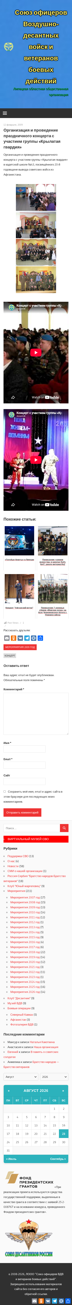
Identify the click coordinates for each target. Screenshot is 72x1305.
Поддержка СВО (18, 856)
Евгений (13, 1052)
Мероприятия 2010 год (25, 912)
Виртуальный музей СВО (28, 839)
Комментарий (14, 689)
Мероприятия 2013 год (25, 927)
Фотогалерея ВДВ (21, 1024)
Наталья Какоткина (42, 1042)
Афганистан (18, 1019)
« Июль (11, 1159)
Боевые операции (19, 1008)
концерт (10, 655)
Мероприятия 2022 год (25, 972)
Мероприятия (16, 891)
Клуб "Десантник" (19, 998)
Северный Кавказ (21, 1014)
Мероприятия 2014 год (25, 932)
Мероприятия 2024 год (25, 982)
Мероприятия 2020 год (25, 962)
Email (8, 759)
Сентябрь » (58, 1159)
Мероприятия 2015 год (25, 937)
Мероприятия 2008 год (25, 902)
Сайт (7, 775)
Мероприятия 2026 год (25, 992)
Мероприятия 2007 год (25, 897)
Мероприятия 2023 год (25, 977)
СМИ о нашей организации (25, 871)
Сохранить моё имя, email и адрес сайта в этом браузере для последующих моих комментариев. (33, 796)
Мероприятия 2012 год (25, 922)
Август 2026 (36, 1090)
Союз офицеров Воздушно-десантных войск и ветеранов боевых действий (41, 46)
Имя (7, 743)
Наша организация (46, 1047)
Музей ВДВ (15, 1003)
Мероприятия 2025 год (25, 987)
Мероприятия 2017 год (25, 947)
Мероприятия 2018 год (25, 952)
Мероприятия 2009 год (20, 647)
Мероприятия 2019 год (25, 957)
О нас (11, 861)
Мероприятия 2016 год (25, 942)
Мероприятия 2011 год (25, 917)
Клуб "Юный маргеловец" (24, 886)
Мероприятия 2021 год (25, 967)
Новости (13, 866)
